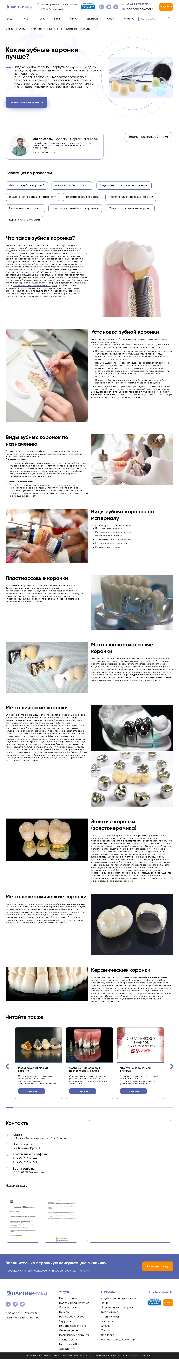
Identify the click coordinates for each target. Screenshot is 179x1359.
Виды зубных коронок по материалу (32, 197)
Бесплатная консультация (26, 102)
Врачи (57, 19)
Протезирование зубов (74, 1303)
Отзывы (111, 19)
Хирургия (65, 1321)
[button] (7, 1066)
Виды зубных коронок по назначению (124, 185)
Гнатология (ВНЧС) (71, 1344)
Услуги (9, 19)
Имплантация (68, 1298)
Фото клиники (110, 1312)
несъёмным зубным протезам (34, 264)
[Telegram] (108, 6)
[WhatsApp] (101, 6)
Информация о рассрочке (118, 1307)
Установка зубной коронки (72, 185)
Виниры (64, 1312)
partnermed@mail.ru (140, 9)
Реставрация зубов (71, 1316)
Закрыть (146, 1355)
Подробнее (31, 1091)
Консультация (166, 7)
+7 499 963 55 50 (138, 4)
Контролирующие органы (118, 1339)
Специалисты (110, 1316)
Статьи (74, 19)
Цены (42, 19)
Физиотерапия (68, 1339)
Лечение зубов (68, 1307)
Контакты (129, 19)
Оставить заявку (158, 1266)
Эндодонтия (67, 1349)
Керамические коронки (24, 219)
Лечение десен (69, 1330)
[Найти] (169, 19)
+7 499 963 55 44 (25, 1158)
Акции (27, 19)
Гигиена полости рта (73, 1326)
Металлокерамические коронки (130, 208)
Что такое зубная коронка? (26, 185)
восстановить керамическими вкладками (35, 286)
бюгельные (77, 280)
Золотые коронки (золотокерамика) (75, 208)
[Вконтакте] (115, 6)
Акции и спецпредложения (118, 1298)
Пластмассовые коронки (82, 197)
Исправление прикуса (74, 1335)
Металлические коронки (25, 208)
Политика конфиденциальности (22, 1318)
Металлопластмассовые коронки (131, 197)
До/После (92, 19)
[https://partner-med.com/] (19, 7)
